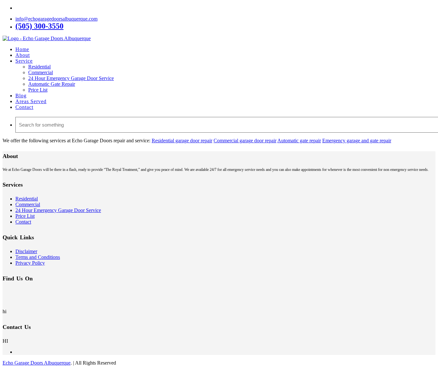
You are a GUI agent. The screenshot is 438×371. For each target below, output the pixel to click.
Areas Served (30, 101)
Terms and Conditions (37, 257)
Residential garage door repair (182, 140)
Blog (21, 95)
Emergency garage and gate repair (356, 140)
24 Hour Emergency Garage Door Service (71, 78)
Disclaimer (26, 251)
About (22, 55)
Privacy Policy (30, 263)
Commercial (40, 72)
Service (24, 61)
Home (22, 49)
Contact (24, 107)
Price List (37, 90)
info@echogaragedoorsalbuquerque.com (56, 19)
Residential (39, 66)
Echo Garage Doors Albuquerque (37, 363)
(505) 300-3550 (39, 26)
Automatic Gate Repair (51, 84)
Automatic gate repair (299, 140)
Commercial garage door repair (245, 140)
